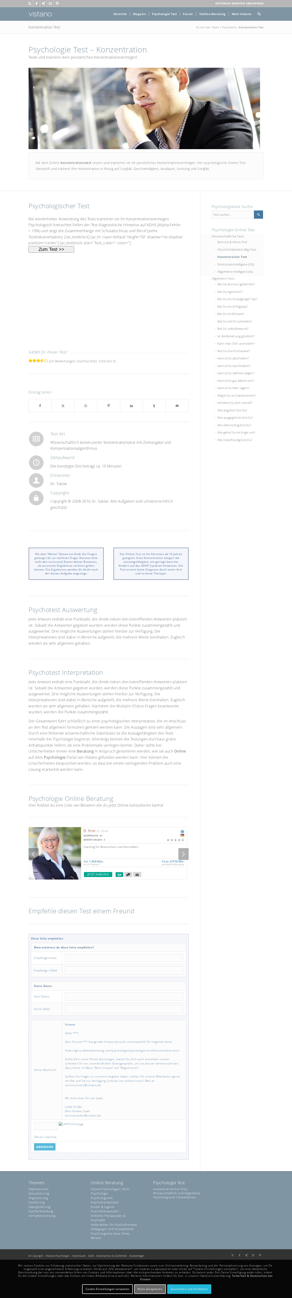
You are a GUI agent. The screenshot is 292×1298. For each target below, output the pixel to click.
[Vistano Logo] (40, 14)
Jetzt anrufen (98, 874)
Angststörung (38, 1198)
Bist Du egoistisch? (230, 292)
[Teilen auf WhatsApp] (86, 405)
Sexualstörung (39, 1193)
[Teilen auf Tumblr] (154, 405)
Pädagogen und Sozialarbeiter (112, 1229)
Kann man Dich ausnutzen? (236, 343)
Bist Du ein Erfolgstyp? (232, 306)
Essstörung (36, 1202)
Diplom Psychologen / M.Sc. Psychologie (110, 1191)
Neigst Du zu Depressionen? (236, 395)
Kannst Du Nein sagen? (233, 388)
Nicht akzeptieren (150, 1289)
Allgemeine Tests (223, 278)
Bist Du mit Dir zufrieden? (234, 321)
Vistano (50, 1255)
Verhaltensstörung (42, 1216)
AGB (91, 1255)
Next (183, 854)
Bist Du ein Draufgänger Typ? (237, 299)
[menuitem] (120, 14)
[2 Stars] (34, 360)
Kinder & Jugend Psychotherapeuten (105, 1209)
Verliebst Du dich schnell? (234, 403)
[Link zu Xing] (43, 3)
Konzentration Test (44, 27)
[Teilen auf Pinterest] (108, 405)
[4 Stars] (42, 360)
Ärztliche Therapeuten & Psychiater (108, 1218)
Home (215, 27)
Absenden (44, 1147)
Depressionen (39, 1189)
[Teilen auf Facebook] (40, 405)
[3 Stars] (38, 360)
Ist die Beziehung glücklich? (236, 336)
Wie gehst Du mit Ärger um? (236, 432)
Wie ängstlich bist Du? (232, 410)
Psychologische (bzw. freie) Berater (110, 1235)
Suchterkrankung (41, 1211)
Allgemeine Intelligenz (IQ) (235, 272)
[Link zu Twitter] (29, 3)
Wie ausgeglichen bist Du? (235, 417)
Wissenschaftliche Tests (228, 236)
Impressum (79, 1255)
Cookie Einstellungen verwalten (107, 1289)
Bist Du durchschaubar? (233, 351)
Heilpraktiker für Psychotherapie (114, 1225)
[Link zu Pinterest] (57, 3)
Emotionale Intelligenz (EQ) (235, 264)
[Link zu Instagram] (50, 3)
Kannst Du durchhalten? (233, 366)
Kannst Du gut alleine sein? (235, 381)
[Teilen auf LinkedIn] (131, 405)
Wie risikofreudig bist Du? (234, 440)
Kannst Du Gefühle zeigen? (235, 373)
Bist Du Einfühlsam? (230, 314)
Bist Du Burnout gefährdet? (236, 284)
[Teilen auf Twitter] (63, 405)
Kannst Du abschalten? (233, 358)
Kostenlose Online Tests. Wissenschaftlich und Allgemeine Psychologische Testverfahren (176, 1193)
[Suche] (259, 14)
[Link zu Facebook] (36, 3)
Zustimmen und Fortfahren (189, 1289)
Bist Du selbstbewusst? (232, 329)
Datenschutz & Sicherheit (111, 1255)
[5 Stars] (46, 360)
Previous (34, 854)
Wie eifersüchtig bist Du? (234, 425)
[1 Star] (30, 360)
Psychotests (229, 27)
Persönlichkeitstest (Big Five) (236, 249)
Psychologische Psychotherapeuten (105, 1200)
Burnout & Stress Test (232, 242)
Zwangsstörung (40, 1207)
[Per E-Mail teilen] (177, 405)
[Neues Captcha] (45, 1137)
